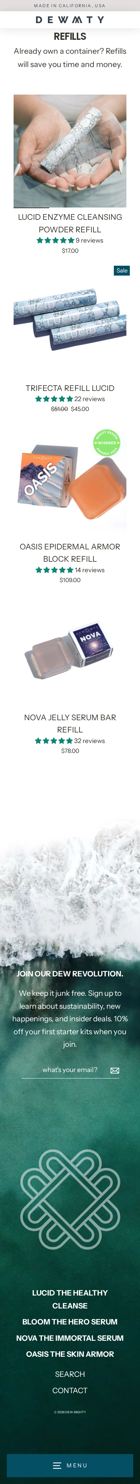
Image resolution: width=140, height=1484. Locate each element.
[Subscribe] (113, 1069)
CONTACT (70, 1390)
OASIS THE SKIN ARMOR (70, 1354)
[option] (70, 151)
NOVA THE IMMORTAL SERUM (70, 1338)
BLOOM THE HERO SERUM (70, 1321)
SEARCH (70, 1374)
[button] (56, 240)
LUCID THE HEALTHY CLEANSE (70, 1299)
